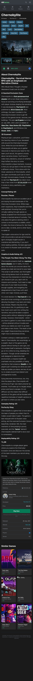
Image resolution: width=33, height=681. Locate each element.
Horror (13, 25)
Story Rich (14, 33)
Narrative (5, 33)
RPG (4, 29)
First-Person (23, 33)
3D (27, 25)
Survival (12, 22)
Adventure (6, 25)
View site (27, 524)
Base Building (18, 29)
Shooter (19, 22)
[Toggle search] (26, 2)
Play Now (16, 511)
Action (4, 22)
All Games (4, 18)
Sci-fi (9, 29)
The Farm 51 (13, 18)
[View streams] (30, 68)
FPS (4, 37)
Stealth (21, 25)
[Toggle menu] (30, 2)
